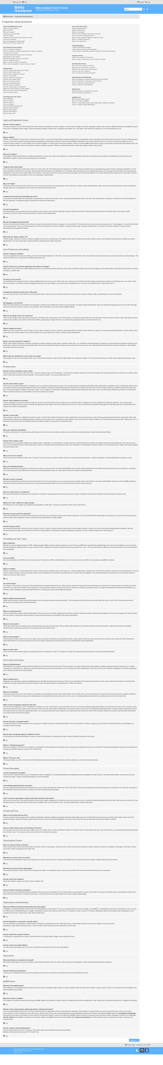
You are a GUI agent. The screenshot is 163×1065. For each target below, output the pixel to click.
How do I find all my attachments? (82, 92)
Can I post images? (8, 104)
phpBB (66, 307)
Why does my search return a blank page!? (84, 69)
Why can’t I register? (9, 32)
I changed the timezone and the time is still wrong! (17, 55)
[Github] (142, 1050)
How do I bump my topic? (10, 92)
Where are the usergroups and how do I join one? (86, 34)
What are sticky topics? (10, 109)
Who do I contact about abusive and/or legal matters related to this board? (93, 102)
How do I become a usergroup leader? (83, 35)
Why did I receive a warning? (11, 85)
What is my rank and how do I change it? (15, 62)
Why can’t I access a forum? (11, 81)
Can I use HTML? (8, 100)
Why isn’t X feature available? (80, 101)
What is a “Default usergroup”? (81, 39)
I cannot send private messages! (81, 47)
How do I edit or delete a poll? (11, 79)
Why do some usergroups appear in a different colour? (88, 37)
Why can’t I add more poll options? (13, 77)
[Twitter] (137, 1050)
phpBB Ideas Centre (90, 1000)
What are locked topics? (10, 111)
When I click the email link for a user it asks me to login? (19, 64)
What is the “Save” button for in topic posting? (16, 88)
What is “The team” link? (79, 41)
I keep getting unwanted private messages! (84, 49)
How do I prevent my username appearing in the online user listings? (23, 51)
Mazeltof (26, 1050)
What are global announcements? (13, 106)
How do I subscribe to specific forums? (83, 83)
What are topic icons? (9, 113)
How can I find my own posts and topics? (84, 73)
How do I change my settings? (12, 49)
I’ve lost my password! (9, 39)
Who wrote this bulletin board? (80, 99)
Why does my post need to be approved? (15, 90)
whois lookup (7, 1013)
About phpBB (7, 990)
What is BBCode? (8, 98)
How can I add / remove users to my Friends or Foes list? (88, 59)
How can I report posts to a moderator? (14, 87)
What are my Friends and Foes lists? (82, 57)
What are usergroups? (78, 32)
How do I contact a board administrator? (83, 104)
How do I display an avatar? (11, 60)
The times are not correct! (10, 53)
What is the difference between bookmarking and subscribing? (90, 79)
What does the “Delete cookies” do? (13, 43)
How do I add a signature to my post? (14, 74)
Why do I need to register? (10, 28)
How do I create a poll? (9, 75)
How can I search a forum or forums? (83, 65)
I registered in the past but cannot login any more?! (17, 37)
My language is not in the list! (11, 56)
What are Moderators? (78, 30)
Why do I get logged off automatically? (14, 41)
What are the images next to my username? (16, 58)
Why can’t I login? (8, 35)
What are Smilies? (8, 102)
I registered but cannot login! (11, 34)
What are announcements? (11, 108)
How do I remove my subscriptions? (82, 84)
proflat (19, 1050)
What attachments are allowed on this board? (85, 91)
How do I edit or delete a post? (12, 72)
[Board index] (24, 9)
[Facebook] (147, 1050)
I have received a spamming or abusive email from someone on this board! (93, 51)
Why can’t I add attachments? (11, 83)
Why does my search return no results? (83, 67)
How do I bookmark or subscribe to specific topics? (87, 81)
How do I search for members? (81, 71)
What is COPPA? (8, 30)
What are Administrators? (79, 28)
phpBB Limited (57, 988)
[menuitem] (24, 2)
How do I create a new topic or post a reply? (16, 70)
